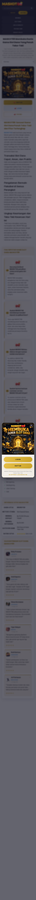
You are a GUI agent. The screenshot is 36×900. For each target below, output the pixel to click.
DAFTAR (18, 466)
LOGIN (18, 459)
